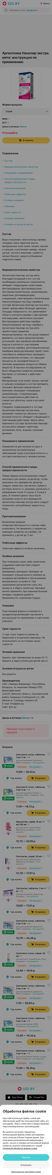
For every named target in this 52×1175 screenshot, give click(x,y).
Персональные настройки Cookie (26, 1172)
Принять (26, 1157)
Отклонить (26, 1165)
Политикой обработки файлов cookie (20, 1148)
